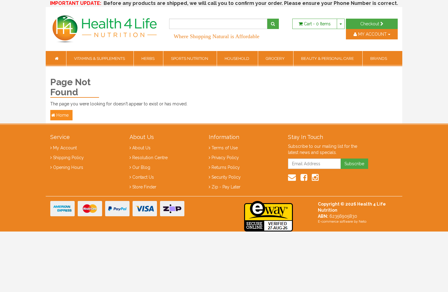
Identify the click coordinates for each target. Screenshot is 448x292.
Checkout (370, 23)
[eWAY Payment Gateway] (268, 215)
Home (62, 115)
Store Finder (144, 186)
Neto (362, 222)
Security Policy (226, 177)
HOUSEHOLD (237, 58)
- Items (317, 23)
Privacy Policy (225, 157)
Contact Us (143, 177)
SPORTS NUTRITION (190, 58)
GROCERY (276, 58)
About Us (141, 147)
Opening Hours (68, 167)
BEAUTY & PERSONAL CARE (328, 58)
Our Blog (141, 167)
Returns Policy (226, 167)
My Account (65, 147)
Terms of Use (225, 147)
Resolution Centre (150, 157)
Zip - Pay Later (226, 186)
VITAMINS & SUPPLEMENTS (100, 58)
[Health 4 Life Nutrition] (105, 25)
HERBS (148, 58)
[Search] (273, 24)
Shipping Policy (68, 157)
